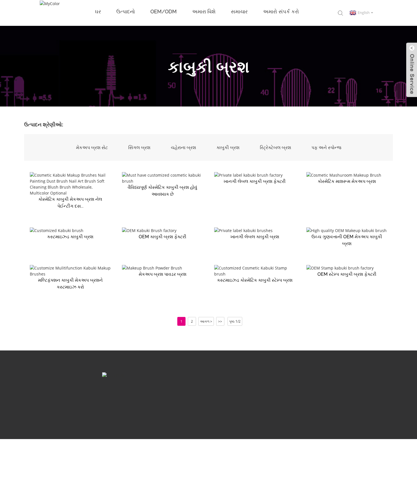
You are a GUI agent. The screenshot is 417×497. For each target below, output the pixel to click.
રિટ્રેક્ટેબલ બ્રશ (275, 147)
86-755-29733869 (222, 403)
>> (220, 321)
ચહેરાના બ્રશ (183, 147)
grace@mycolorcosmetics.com (153, 403)
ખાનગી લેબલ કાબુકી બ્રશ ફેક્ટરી (255, 181)
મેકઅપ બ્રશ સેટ (92, 147)
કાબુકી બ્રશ (227, 147)
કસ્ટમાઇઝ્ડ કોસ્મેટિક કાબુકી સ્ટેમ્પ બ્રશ (254, 280)
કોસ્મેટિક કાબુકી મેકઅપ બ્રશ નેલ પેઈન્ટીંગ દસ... (70, 203)
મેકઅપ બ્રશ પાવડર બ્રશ (162, 274)
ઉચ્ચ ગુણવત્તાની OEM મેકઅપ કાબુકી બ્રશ (346, 240)
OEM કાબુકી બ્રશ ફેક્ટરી (162, 236)
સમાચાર (239, 11)
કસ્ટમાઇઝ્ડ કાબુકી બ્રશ (70, 236)
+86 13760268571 (277, 403)
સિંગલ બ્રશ (139, 147)
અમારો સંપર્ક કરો (281, 11)
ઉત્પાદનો (125, 11)
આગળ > (206, 321)
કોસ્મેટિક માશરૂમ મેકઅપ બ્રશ (347, 181)
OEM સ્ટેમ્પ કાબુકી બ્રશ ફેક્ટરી (346, 274)
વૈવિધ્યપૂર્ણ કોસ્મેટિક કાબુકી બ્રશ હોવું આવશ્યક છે (162, 191)
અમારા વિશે (204, 11)
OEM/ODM (163, 11)
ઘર (98, 11)
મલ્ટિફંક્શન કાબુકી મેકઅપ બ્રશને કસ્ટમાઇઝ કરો (70, 283)
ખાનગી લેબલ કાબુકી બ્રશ (254, 236)
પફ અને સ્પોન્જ (326, 147)
